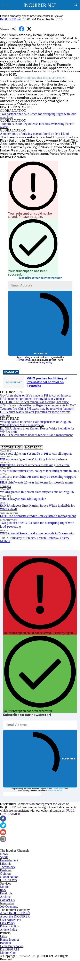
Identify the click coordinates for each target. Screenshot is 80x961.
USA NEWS (8, 880)
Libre (3, 936)
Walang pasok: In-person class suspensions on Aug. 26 (35, 422)
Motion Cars (8, 952)
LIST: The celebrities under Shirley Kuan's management (36, 435)
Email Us (6, 893)
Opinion (5, 873)
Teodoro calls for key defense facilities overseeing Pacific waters (37, 125)
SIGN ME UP (40, 353)
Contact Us (7, 900)
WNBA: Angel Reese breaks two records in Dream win (37, 533)
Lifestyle (5, 863)
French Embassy (47, 538)
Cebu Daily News (11, 946)
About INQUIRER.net (15, 913)
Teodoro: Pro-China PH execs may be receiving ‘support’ (37, 408)
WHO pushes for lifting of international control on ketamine (47, 382)
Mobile (4, 886)
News (4, 853)
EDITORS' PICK (11, 447)
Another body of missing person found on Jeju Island (34, 133)
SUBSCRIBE (68, 758)
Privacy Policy (44, 362)
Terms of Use (24, 359)
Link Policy (7, 923)
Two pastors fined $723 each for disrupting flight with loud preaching (38, 115)
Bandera (5, 943)
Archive (5, 896)
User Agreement (10, 919)
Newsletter (7, 903)
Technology (7, 867)
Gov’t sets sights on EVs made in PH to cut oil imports (35, 395)
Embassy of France (22, 538)
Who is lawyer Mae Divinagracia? (22, 425)
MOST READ (33, 447)
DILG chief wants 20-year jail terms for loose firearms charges (35, 413)
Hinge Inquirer (9, 939)
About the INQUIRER (15, 916)
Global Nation (9, 877)
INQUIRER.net (10, 19)
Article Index (8, 929)
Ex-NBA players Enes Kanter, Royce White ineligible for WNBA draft (37, 430)
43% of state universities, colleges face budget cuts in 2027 (38, 405)
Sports (4, 857)
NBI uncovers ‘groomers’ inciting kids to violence (32, 398)
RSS (3, 890)
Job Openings (9, 906)
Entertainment (9, 860)
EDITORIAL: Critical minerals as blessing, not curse (34, 402)
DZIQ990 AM (9, 949)
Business (5, 870)
